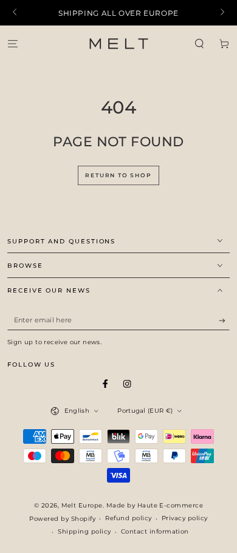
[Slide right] (221, 13)
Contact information (155, 531)
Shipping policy (84, 531)
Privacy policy (185, 518)
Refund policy (128, 518)
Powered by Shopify (62, 518)
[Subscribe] (224, 320)
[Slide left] (15, 13)
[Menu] (13, 43)
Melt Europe (82, 505)
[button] (199, 43)
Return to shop (118, 175)
